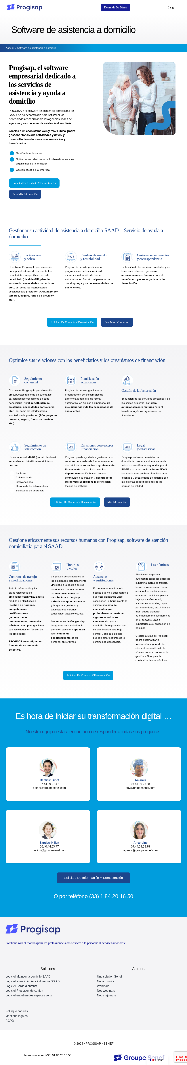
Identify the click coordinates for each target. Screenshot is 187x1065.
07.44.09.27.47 (49, 784)
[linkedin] (13, 952)
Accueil (10, 47)
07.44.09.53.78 (140, 846)
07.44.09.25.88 (140, 784)
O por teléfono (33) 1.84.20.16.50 (93, 896)
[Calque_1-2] (139, 1055)
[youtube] (6, 952)
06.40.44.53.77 (49, 846)
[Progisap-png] (24, 5)
